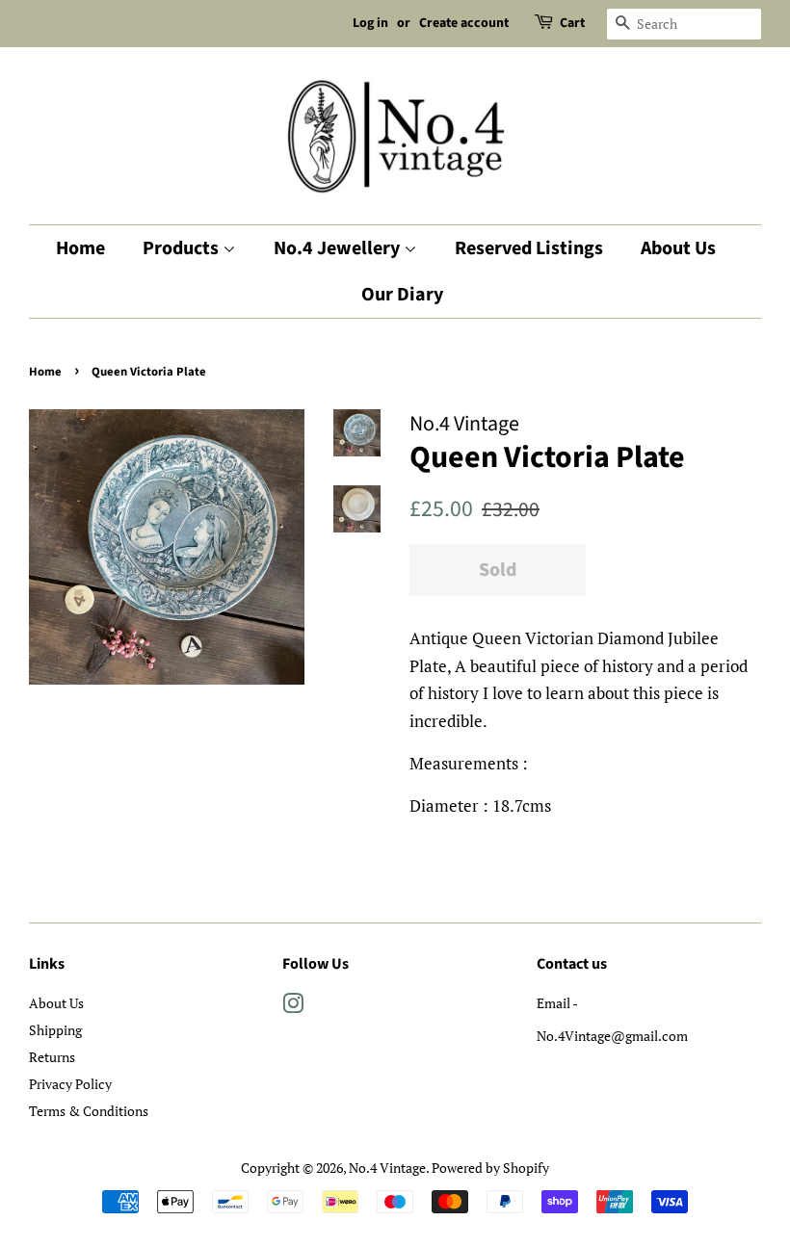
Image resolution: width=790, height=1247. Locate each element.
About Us (678, 248)
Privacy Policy (70, 1084)
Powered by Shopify (490, 1167)
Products (183, 248)
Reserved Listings (529, 248)
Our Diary (402, 294)
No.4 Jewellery (339, 248)
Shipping (55, 1030)
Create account (464, 23)
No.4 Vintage (387, 1167)
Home (80, 248)
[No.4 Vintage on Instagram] (292, 1007)
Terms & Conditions (88, 1111)
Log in (370, 23)
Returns (52, 1057)
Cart (572, 23)
